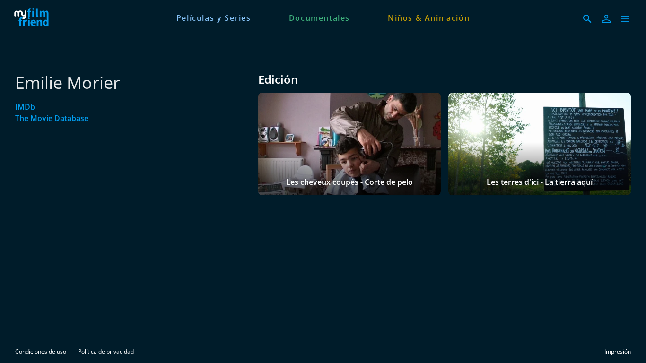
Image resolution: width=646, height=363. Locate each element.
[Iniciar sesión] (606, 18)
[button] (625, 18)
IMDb (25, 107)
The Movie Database (51, 118)
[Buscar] (587, 18)
